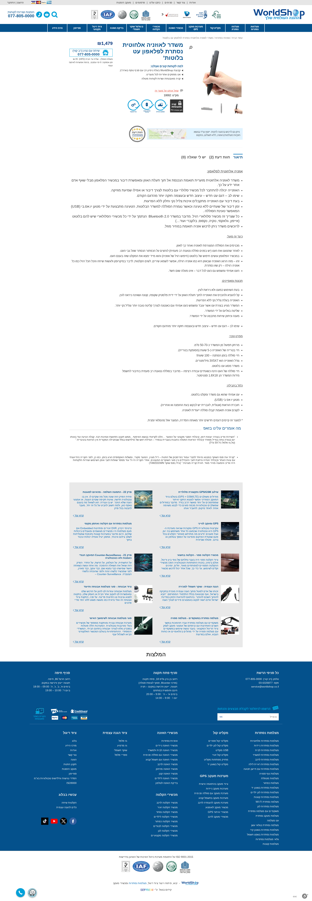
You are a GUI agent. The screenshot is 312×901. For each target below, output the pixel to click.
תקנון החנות (70, 764)
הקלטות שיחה (69, 802)
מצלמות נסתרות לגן (268, 806)
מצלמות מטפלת (270, 778)
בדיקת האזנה (117, 28)
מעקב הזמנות (123, 2)
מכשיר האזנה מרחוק (167, 768)
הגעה (74, 759)
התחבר (11, 2)
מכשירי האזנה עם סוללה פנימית (160, 754)
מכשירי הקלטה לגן (168, 830)
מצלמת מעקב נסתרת (267, 815)
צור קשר (180, 2)
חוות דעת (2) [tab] (219, 157)
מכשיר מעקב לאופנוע (216, 807)
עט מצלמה (273, 820)
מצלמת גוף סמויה (269, 773)
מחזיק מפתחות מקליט (216, 759)
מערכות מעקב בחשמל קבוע (213, 797)
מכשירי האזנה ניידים (167, 745)
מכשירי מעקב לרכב (218, 816)
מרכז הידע (57, 28)
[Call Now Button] (20, 892)
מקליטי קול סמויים (218, 740)
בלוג (74, 740)
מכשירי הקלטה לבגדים (165, 826)
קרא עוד (165, 515)
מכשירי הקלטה (156, 28)
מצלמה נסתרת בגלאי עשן (265, 825)
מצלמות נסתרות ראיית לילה (264, 764)
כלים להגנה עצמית (66, 807)
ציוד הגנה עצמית (115, 733)
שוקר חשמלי (120, 750)
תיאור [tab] (238, 157)
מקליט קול (215, 28)
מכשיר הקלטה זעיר (167, 807)
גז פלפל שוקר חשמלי (136, 28)
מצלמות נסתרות (255, 28)
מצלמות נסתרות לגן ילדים (265, 792)
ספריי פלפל (121, 754)
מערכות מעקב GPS (195, 28)
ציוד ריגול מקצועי (97, 28)
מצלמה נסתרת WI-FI (267, 801)
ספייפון (77, 28)
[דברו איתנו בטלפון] (39, 15)
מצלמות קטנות (271, 843)
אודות (192, 2)
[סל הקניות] (47, 15)
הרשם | (20, 2)
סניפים (168, 2)
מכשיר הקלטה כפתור (166, 821)
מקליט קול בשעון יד (217, 764)
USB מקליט (222, 750)
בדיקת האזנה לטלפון (166, 783)
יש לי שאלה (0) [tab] (193, 157)
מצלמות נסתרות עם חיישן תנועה (261, 768)
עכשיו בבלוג (68, 794)
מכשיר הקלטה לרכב (167, 802)
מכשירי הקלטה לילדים (166, 816)
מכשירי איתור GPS (218, 812)
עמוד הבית (237, 38)
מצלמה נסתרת (235, 28)
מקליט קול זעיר (220, 754)
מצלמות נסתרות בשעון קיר (264, 829)
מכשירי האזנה (176, 28)
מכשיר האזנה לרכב (167, 764)
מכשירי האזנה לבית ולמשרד (163, 750)
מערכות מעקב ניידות (217, 788)
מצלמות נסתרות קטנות (266, 797)
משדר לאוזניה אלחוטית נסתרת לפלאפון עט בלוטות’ (153, 51)
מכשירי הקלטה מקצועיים (164, 835)
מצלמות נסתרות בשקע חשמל (263, 834)
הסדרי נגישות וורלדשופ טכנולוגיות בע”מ (55, 778)
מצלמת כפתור (271, 783)
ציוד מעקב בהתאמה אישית (213, 783)
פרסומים (140, 2)
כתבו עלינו (154, 2)
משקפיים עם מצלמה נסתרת (263, 811)
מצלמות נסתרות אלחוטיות (264, 740)
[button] (190, 47)
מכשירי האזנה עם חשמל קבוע (162, 759)
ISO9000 (71, 783)
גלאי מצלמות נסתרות (267, 839)
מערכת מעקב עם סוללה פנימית (211, 793)
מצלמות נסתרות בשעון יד (265, 787)
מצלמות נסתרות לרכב (267, 759)
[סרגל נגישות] (305, 896)
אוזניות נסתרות (222, 38)
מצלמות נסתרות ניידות (266, 745)
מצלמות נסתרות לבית (267, 750)
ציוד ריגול (70, 733)
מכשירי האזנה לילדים (166, 778)
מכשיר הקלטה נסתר (167, 812)
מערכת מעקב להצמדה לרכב (213, 802)
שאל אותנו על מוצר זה (167, 90)
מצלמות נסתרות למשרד (266, 754)
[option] (212, 14)
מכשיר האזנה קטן (168, 773)
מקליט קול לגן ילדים (217, 745)
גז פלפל (123, 740)
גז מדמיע (122, 745)
